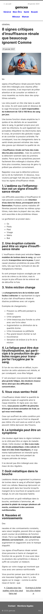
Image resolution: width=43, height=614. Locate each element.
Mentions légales (25, 606)
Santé (26, 12)
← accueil (7, 4)
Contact (11, 606)
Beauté (34, 12)
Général (7, 12)
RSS (39, 611)
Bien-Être (17, 12)
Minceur (16, 16)
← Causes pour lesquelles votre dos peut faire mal (13, 590)
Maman (25, 16)
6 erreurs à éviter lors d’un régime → (33, 590)
